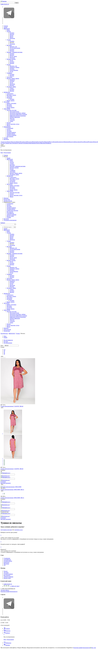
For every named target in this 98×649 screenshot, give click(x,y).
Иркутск (51, 141)
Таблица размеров (11, 135)
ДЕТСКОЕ (6, 102)
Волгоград (29, 141)
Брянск (18, 141)
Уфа (30, 143)
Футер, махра (13, 56)
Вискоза (12, 34)
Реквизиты (6, 562)
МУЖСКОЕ (7, 92)
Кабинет (3, 222)
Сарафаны (9, 73)
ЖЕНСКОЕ (7, 28)
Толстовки (9, 77)
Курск (82, 141)
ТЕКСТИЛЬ (7, 108)
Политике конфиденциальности (81, 647)
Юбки (8, 30)
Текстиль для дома (11, 110)
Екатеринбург (40, 141)
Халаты (9, 31)
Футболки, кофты (11, 86)
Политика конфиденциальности (9, 591)
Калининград (60, 141)
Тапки (11, 121)
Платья (8, 64)
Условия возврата (11, 132)
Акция (5, 27)
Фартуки (12, 118)
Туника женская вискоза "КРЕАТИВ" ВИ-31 (12, 489)
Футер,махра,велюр (15, 48)
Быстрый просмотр (6, 483)
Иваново (46, 141)
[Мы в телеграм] (9, 17)
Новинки (6, 328)
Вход (2, 152)
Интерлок (12, 38)
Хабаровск (33, 143)
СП (4, 565)
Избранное (7, 643)
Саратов (20, 143)
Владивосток (23, 141)
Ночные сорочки (11, 59)
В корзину (3, 481)
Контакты (6, 139)
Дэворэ (12, 88)
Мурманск (90, 141)
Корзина (7, 645)
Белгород (13, 141)
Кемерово (66, 141)
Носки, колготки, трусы (13, 124)
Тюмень (26, 143)
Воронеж (34, 141)
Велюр (11, 35)
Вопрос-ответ (7, 578)
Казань (55, 141)
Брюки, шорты (10, 100)
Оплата (9, 129)
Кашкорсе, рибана (14, 67)
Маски (8, 125)
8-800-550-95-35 (5, 4)
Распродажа (7, 331)
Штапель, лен (13, 46)
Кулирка (12, 32)
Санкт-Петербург (13, 143)
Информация (7, 126)
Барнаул (9, 141)
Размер (5, 337)
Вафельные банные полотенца (18, 115)
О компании (10, 128)
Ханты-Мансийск (41, 143)
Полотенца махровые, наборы (17, 113)
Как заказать (10, 136)
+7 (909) (14, 586)
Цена (5, 336)
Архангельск (4, 141)
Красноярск (78, 141)
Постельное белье (14, 111)
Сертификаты (7, 559)
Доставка (9, 131)
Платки (9, 122)
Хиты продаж (7, 329)
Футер (11, 60)
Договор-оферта (5, 590)
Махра (11, 37)
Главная (6, 26)
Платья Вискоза (14, 70)
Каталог (6, 333)
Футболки (9, 97)
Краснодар (72, 141)
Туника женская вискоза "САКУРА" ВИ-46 (12, 406)
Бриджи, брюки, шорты (13, 78)
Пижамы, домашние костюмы (14, 52)
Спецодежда (10, 93)
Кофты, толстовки (11, 103)
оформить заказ (18, 529)
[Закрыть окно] (93, 647)
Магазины (6, 563)
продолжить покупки (6, 529)
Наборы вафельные (15, 117)
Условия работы (11, 133)
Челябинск (48, 143)
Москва (86, 141)
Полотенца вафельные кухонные (18, 114)
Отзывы (6, 138)
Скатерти (12, 120)
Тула (23, 143)
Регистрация (7, 152)
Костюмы (9, 45)
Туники (9, 39)
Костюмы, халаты (11, 95)
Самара (7, 143)
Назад (2, 333)
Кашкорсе (12, 79)
